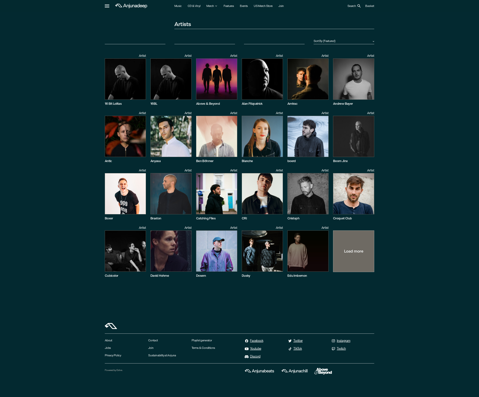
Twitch (341, 348)
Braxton (155, 218)
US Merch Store (263, 6)
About (108, 340)
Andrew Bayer (343, 103)
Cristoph (293, 218)
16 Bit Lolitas (113, 103)
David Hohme (159, 275)
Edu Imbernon (297, 275)
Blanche (247, 161)
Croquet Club (342, 218)
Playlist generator (202, 340)
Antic (108, 161)
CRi (244, 218)
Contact (153, 340)
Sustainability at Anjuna (162, 355)
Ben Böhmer (204, 161)
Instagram (343, 341)
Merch (210, 6)
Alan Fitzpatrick (252, 103)
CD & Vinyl (194, 6)
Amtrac (292, 103)
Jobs (108, 348)
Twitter (298, 341)
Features (229, 6)
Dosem (201, 275)
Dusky (246, 275)
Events (244, 6)
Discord (255, 356)
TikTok (297, 348)
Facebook (256, 341)
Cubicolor (111, 275)
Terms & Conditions (203, 348)
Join (281, 6)
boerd (291, 161)
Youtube (255, 348)
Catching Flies (206, 218)
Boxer (109, 218)
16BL (153, 103)
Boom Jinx (340, 161)
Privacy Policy (113, 355)
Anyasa (155, 161)
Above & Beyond (208, 103)
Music (178, 6)
